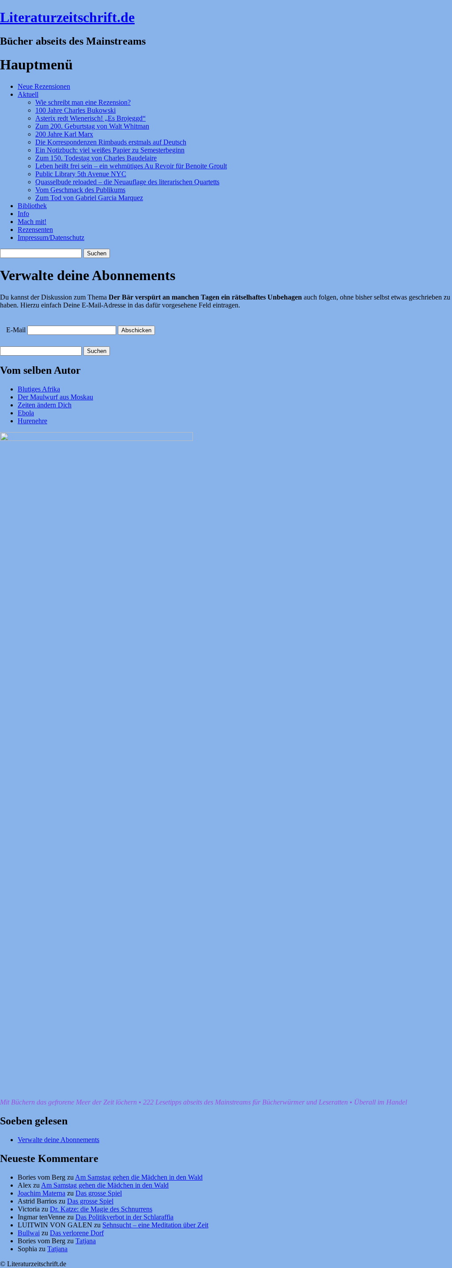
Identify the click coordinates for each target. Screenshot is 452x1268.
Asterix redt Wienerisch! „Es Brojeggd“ (90, 118)
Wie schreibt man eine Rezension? (83, 102)
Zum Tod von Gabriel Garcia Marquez (89, 197)
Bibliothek (32, 205)
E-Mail (16, 330)
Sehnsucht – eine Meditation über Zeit (155, 1225)
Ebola (26, 413)
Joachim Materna (41, 1193)
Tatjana (85, 1241)
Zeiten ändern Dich (45, 405)
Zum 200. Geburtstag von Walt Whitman (92, 126)
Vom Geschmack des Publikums (80, 190)
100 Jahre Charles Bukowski (75, 110)
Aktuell (28, 94)
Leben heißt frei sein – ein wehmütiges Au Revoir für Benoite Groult (131, 166)
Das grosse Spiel (98, 1193)
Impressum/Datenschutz (51, 237)
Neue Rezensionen (44, 86)
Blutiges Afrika (39, 389)
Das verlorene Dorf (77, 1233)
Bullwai (29, 1233)
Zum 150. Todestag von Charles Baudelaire (96, 158)
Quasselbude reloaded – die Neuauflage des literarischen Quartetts (127, 182)
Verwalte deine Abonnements (58, 1139)
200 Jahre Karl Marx (64, 134)
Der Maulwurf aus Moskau (55, 397)
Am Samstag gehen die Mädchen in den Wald (139, 1177)
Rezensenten (35, 229)
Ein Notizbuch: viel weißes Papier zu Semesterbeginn (110, 150)
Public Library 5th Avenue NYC (80, 174)
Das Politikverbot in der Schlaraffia (124, 1217)
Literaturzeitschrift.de (67, 17)
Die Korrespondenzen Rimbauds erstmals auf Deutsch (110, 142)
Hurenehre (32, 421)
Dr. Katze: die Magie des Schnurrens (101, 1209)
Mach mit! (32, 221)
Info (23, 213)
